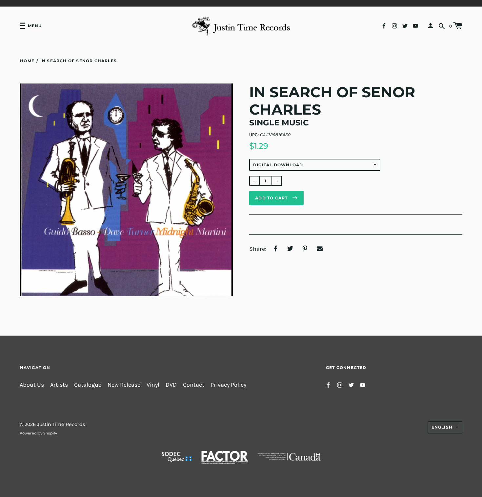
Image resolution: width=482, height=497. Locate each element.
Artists (59, 384)
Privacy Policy (228, 384)
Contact (193, 384)
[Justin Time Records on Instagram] (394, 25)
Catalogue (87, 384)
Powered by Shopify (38, 433)
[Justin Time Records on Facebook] (384, 25)
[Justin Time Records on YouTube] (415, 25)
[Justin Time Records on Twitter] (405, 25)
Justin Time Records (61, 424)
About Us (32, 384)
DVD (171, 384)
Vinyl (153, 384)
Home (27, 60)
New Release (124, 384)
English (442, 427)
